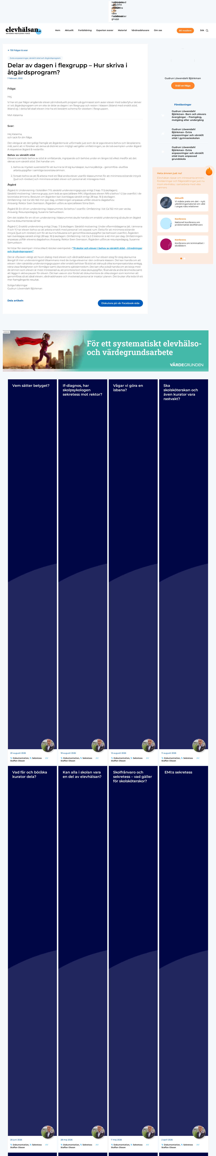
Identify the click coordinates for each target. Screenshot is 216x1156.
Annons (6, 332)
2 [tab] (184, 258)
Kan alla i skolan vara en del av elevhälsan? (82, 774)
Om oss (158, 30)
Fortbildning (85, 30)
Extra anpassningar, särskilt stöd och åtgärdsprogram (35, 58)
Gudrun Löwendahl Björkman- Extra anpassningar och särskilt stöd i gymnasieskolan (188, 134)
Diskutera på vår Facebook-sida (120, 303)
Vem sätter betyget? (31, 385)
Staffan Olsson (17, 760)
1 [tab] (181, 258)
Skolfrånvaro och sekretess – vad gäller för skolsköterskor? (132, 776)
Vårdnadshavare (140, 30)
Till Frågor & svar (19, 50)
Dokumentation (20, 758)
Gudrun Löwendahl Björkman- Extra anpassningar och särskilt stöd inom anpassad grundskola (188, 153)
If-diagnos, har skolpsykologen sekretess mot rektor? (82, 390)
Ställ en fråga (182, 85)
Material (122, 30)
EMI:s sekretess (178, 772)
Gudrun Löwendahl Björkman (183, 78)
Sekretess (37, 758)
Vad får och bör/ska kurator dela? (29, 774)
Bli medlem (185, 30)
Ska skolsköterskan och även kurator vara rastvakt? (181, 392)
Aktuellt (69, 30)
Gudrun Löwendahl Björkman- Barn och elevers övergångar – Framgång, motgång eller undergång (189, 115)
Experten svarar (104, 30)
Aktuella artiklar (117, 6)
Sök (202, 30)
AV (46, 758)
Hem (57, 30)
